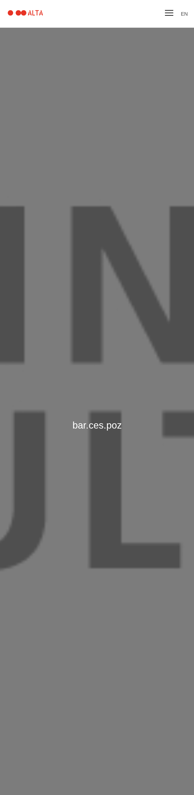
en (184, 14)
